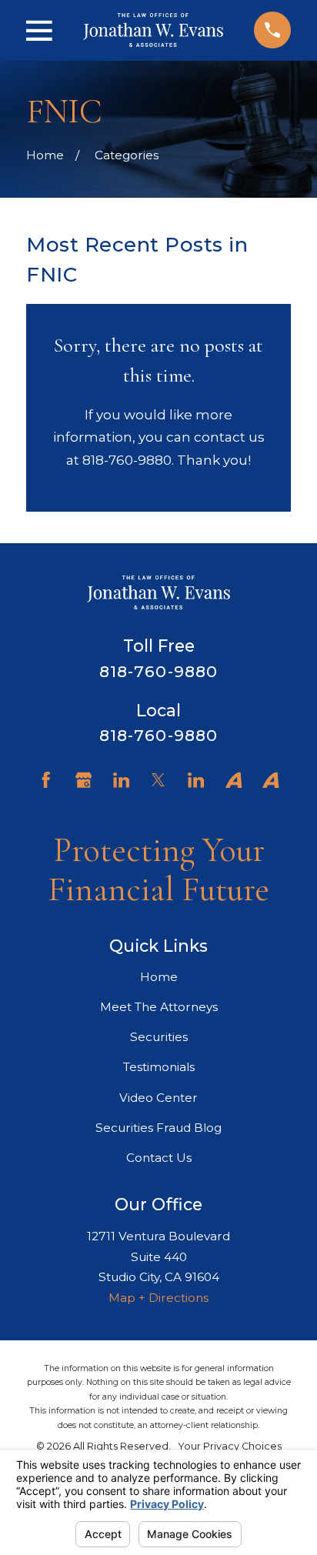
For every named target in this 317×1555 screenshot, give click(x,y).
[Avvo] (233, 780)
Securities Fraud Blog (158, 1127)
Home (159, 976)
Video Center (158, 1097)
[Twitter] (158, 780)
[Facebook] (46, 780)
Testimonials (159, 1066)
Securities (159, 1036)
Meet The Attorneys (159, 1006)
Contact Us (159, 1157)
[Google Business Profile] (83, 780)
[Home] (153, 30)
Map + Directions (158, 1297)
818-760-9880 (158, 671)
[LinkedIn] (121, 780)
